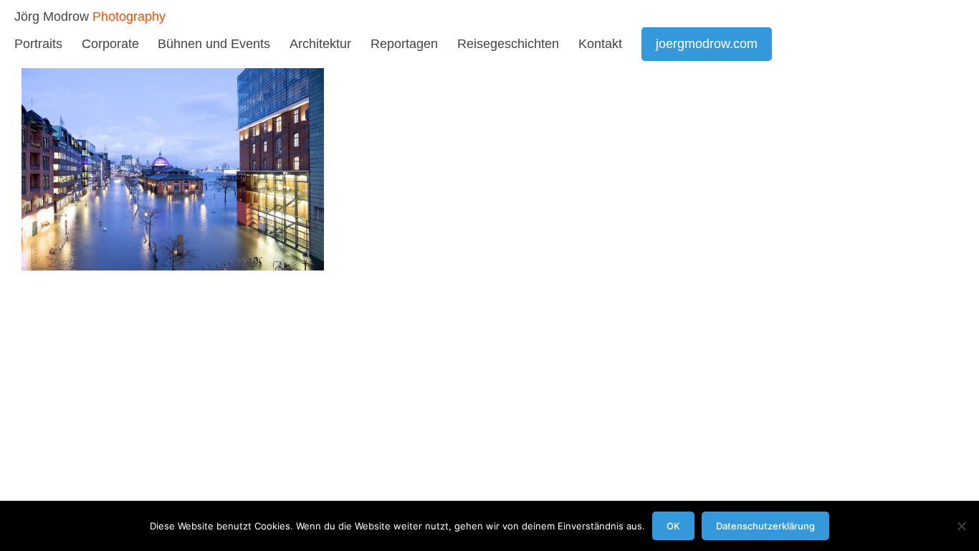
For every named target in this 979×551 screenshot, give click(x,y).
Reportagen (404, 44)
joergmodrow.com (707, 44)
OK (673, 526)
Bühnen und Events (214, 44)
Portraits (38, 44)
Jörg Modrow (51, 16)
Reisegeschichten (508, 44)
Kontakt (600, 44)
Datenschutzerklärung (765, 526)
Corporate (110, 44)
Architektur (320, 44)
